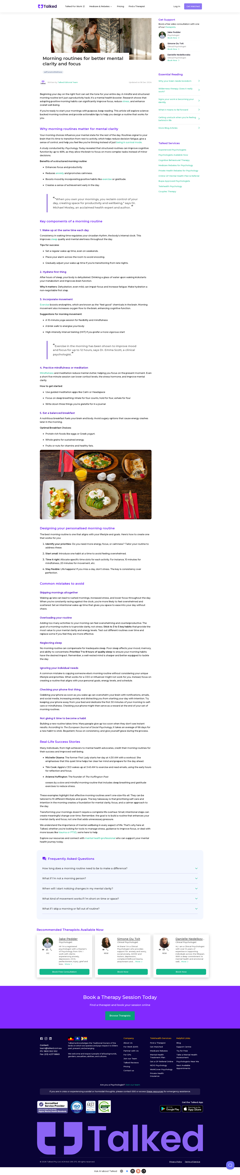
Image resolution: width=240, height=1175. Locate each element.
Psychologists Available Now (173, 155)
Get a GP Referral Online (161, 1061)
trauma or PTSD (68, 832)
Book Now (172, 38)
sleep (54, 239)
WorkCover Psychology (161, 1069)
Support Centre (183, 1047)
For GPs (127, 1055)
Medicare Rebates (159, 1051)
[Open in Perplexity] (132, 1171)
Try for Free (182, 1051)
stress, (126, 101)
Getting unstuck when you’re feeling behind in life (177, 119)
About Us (127, 1043)
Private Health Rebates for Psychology (178, 170)
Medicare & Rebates (99, 6)
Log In (176, 6)
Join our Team (130, 1058)
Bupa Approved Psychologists (174, 181)
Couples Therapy (167, 191)
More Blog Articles (168, 128)
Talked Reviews (131, 1062)
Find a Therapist (137, 6)
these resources (155, 1091)
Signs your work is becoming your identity (176, 101)
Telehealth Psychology (170, 186)
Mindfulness (47, 373)
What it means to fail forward (173, 110)
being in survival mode (129, 142)
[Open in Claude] (138, 1171)
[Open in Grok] (144, 1171)
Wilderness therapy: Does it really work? (175, 90)
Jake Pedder (174, 32)
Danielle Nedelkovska (179, 55)
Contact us (128, 1070)
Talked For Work (73, 6)
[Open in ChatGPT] (121, 1171)
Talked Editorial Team (68, 82)
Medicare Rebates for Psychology (175, 165)
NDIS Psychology (158, 1065)
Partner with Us (131, 1051)
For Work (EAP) (130, 1047)
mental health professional (100, 838)
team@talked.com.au (51, 1048)
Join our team (133, 1085)
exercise (107, 179)
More (67, 964)
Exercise (44, 304)
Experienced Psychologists (172, 150)
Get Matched (193, 6)
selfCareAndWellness (53, 72)
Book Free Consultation (64, 972)
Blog (178, 1043)
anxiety (60, 173)
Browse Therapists (120, 1015)
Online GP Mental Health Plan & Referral (178, 176)
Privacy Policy (175, 1162)
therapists (170, 27)
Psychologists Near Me (187, 1061)
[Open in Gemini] (127, 1171)
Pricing (120, 6)
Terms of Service (192, 1162)
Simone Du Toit (176, 43)
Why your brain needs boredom (174, 81)
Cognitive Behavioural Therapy (174, 160)
